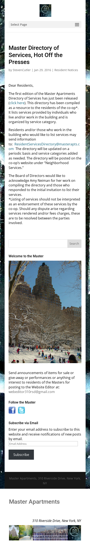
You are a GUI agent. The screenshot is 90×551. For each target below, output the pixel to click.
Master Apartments (34, 501)
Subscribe (21, 454)
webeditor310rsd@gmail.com (32, 391)
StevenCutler (22, 70)
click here (17, 103)
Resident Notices (66, 70)
